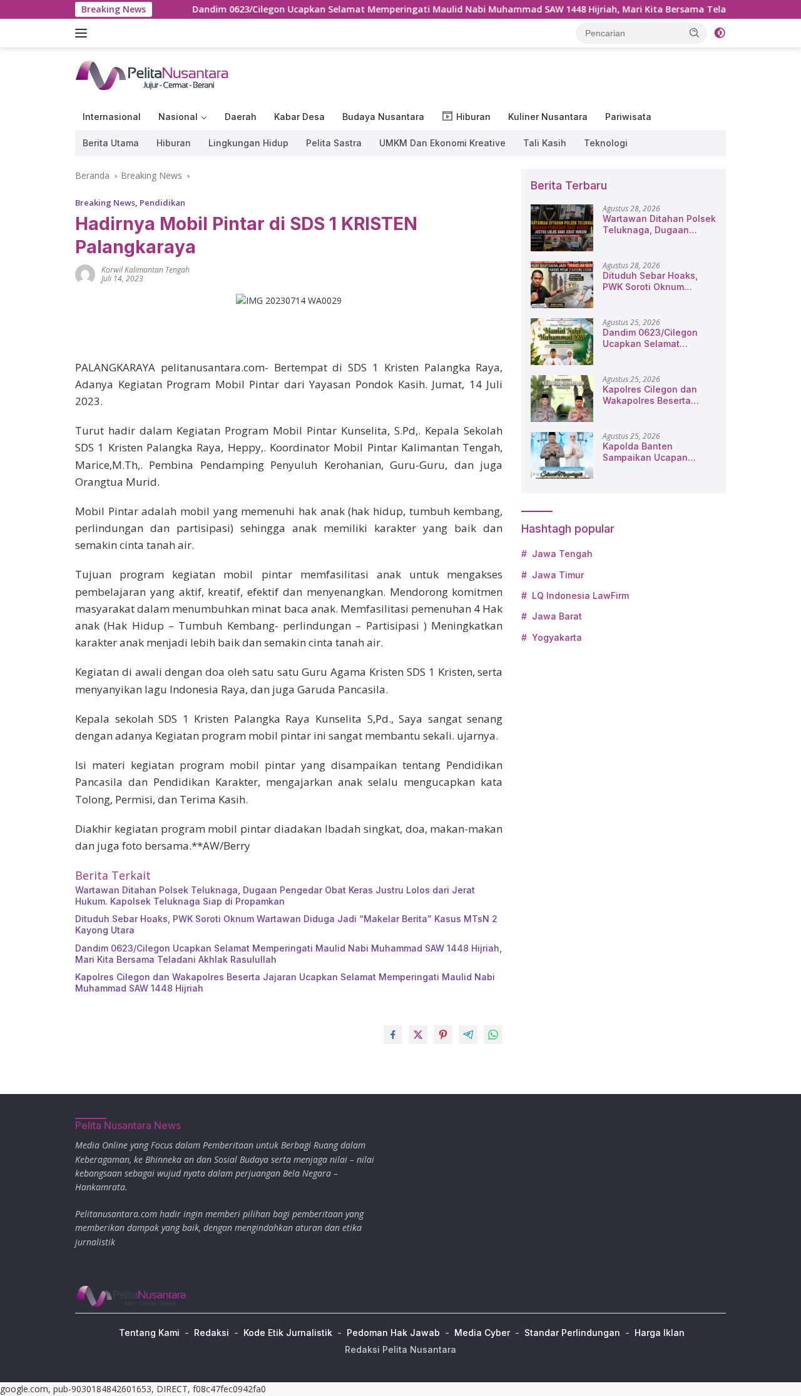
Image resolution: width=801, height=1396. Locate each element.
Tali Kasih (544, 143)
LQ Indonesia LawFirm (580, 595)
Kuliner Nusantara (548, 116)
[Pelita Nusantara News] (153, 75)
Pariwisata (628, 116)
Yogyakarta (557, 637)
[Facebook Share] (393, 1034)
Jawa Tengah (562, 553)
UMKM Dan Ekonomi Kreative (442, 143)
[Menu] (83, 33)
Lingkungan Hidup (248, 143)
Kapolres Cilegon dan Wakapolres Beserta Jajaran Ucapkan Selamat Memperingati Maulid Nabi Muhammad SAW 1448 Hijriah (285, 982)
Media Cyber (482, 1332)
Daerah (241, 116)
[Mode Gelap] (719, 33)
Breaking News (105, 202)
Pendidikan (162, 202)
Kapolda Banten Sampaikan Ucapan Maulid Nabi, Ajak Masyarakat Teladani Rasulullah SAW (649, 452)
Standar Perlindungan (572, 1332)
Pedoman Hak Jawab (393, 1332)
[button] (694, 33)
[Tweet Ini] (418, 1034)
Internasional (112, 116)
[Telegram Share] (468, 1034)
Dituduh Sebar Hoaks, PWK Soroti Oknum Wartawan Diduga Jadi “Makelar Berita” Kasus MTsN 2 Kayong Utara (286, 924)
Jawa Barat (557, 616)
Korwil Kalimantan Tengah (145, 269)
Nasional (178, 116)
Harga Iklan (660, 1332)
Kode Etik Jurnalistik (287, 1332)
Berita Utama (111, 143)
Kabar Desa (299, 116)
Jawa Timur (558, 575)
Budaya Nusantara (383, 116)
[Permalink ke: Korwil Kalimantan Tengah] (85, 273)
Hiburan (173, 143)
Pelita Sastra (334, 143)
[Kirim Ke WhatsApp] (493, 1034)
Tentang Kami (149, 1332)
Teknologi (606, 143)
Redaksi (211, 1332)
